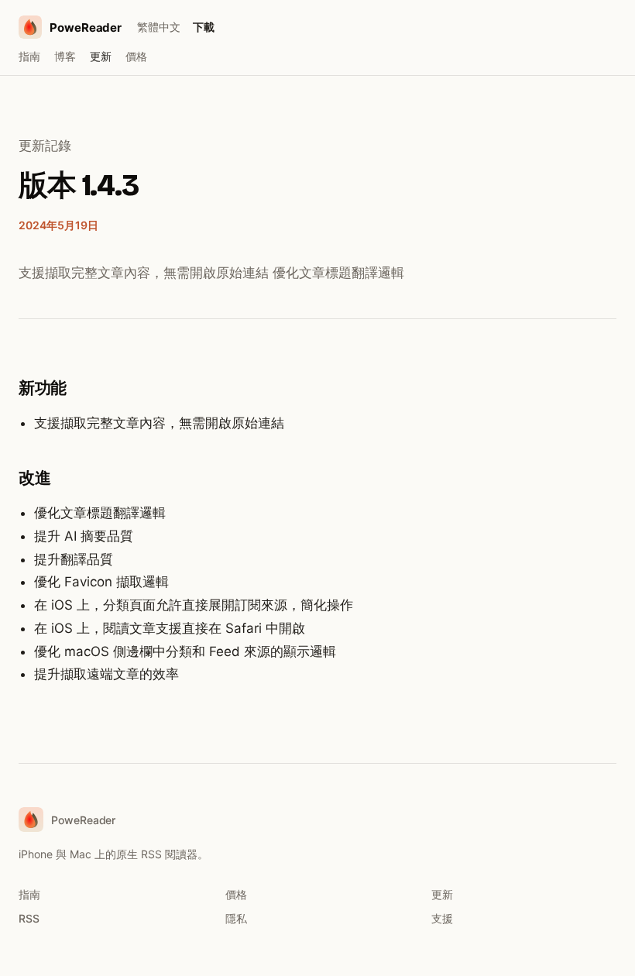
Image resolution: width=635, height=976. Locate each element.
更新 (101, 56)
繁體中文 (158, 26)
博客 (65, 56)
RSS (29, 918)
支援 (442, 918)
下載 (204, 26)
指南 (29, 56)
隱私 (236, 918)
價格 (136, 56)
